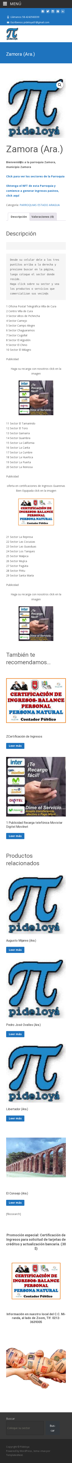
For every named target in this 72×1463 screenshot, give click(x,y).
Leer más (15, 746)
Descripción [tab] (19, 216)
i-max (43, 1451)
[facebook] (43, 13)
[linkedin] (63, 13)
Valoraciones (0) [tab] (42, 216)
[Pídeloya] (9, 33)
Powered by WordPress (19, 1451)
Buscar (10, 1418)
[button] (59, 84)
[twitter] (48, 13)
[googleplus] (58, 13)
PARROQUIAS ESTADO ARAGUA (40, 205)
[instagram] (53, 13)
